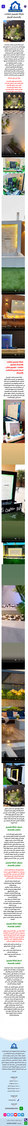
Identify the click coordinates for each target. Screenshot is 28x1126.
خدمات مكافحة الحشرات (13, 1091)
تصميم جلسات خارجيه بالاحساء (14, 89)
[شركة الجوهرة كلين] (15, 6)
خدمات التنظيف (13, 1081)
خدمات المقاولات (13, 1083)
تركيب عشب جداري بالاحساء (14, 85)
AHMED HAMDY (12, 1123)
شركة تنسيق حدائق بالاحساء (14, 91)
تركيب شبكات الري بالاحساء (14, 87)
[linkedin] (12, 1114)
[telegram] (8, 1114)
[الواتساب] (25, 1123)
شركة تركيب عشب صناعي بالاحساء (14, 83)
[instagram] (5, 1114)
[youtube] (15, 1114)
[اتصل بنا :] (25, 1119)
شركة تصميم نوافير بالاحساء (14, 81)
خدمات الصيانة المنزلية (13, 1088)
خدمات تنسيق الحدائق (13, 1086)
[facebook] (22, 1114)
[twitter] (19, 1114)
